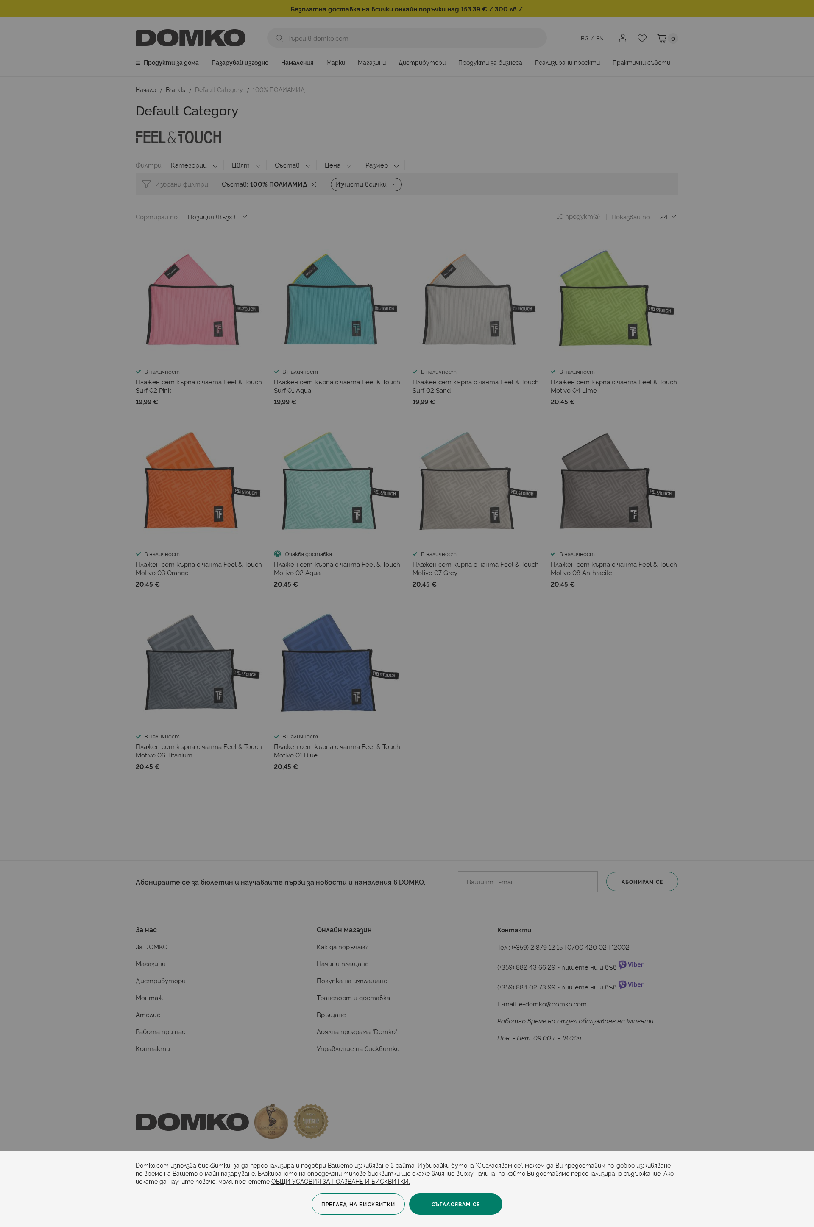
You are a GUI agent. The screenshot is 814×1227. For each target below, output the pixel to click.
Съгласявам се (456, 1203)
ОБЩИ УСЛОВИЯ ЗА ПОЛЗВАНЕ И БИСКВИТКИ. (340, 1181)
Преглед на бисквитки (358, 1203)
